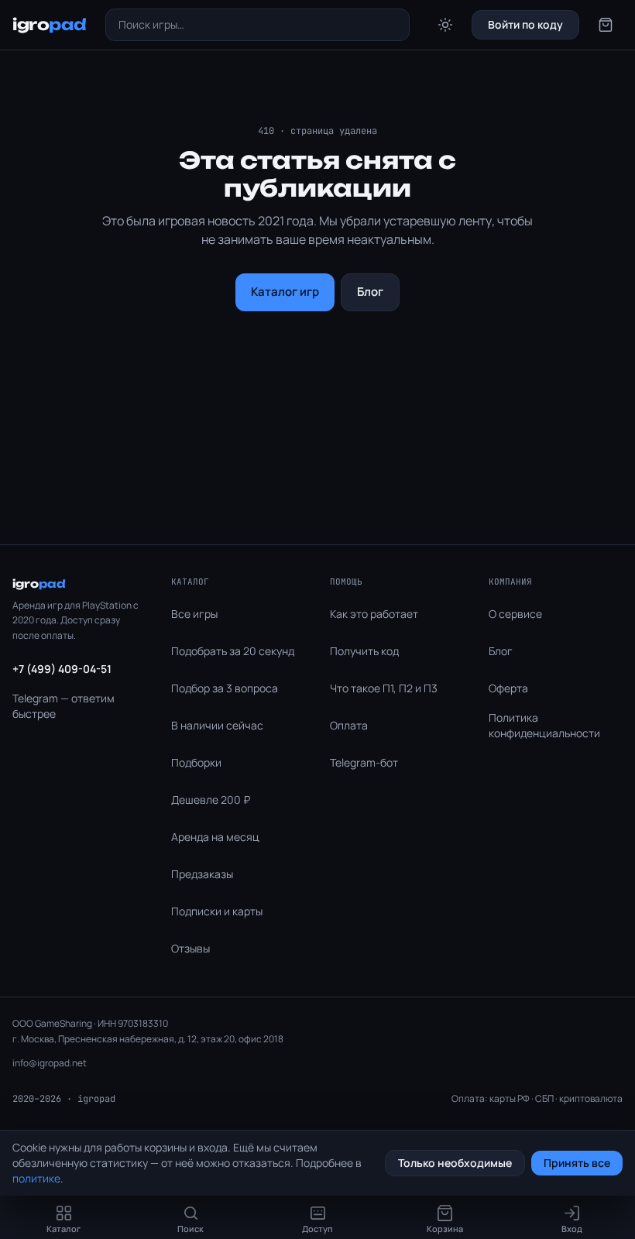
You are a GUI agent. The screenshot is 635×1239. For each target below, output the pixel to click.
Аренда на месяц (215, 836)
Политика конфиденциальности (544, 725)
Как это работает (374, 613)
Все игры (194, 613)
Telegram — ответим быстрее (63, 706)
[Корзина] (606, 25)
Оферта (508, 688)
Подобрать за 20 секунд (232, 651)
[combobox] (257, 25)
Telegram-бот (364, 762)
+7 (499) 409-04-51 (62, 668)
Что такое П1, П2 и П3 (384, 688)
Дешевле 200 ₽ (210, 799)
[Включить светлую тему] (445, 25)
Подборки (196, 762)
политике (36, 1178)
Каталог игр (285, 291)
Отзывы (190, 948)
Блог (370, 291)
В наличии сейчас (217, 725)
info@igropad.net (49, 1062)
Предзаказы (202, 874)
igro (49, 24)
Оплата (349, 725)
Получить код (364, 651)
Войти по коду (525, 24)
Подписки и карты (217, 911)
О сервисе (515, 613)
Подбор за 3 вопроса (224, 688)
